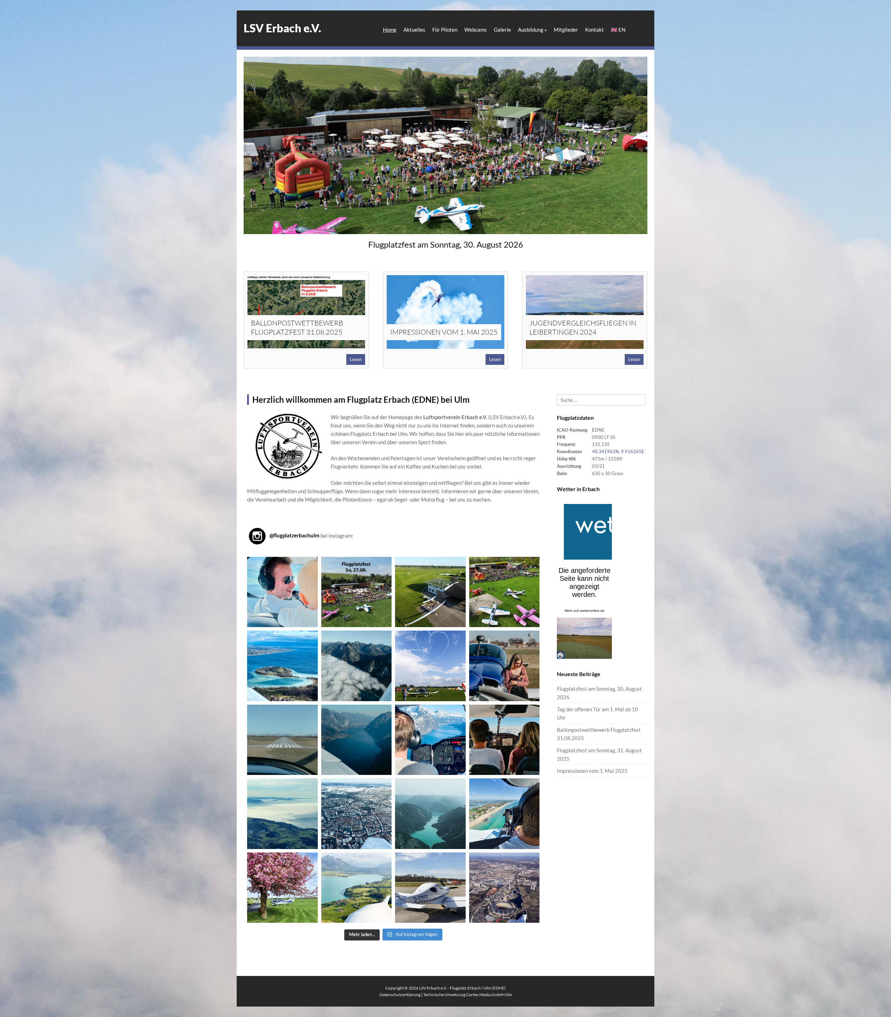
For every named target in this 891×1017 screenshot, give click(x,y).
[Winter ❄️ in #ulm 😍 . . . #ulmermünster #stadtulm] (356, 813)
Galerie (502, 29)
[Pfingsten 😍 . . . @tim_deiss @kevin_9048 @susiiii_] (430, 592)
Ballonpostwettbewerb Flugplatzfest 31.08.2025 (297, 327)
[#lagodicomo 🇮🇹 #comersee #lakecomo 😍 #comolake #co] (356, 740)
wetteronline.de (592, 610)
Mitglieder (566, 29)
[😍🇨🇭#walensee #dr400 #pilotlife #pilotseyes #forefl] (430, 740)
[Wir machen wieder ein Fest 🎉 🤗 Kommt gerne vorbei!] (356, 592)
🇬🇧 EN (618, 29)
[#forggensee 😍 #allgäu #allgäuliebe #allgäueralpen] (356, 887)
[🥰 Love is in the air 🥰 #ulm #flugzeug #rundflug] (282, 592)
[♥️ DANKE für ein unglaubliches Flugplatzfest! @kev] (430, 666)
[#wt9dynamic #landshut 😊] (430, 887)
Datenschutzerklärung (399, 994)
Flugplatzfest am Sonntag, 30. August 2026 (445, 244)
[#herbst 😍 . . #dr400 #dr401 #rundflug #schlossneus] (356, 666)
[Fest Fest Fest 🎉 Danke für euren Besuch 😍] (504, 592)
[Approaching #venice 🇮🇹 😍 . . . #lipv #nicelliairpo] (504, 813)
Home (389, 29)
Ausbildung (532, 29)
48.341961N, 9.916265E (618, 451)
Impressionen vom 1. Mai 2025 (444, 332)
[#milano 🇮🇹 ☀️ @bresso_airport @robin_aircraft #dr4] (504, 666)
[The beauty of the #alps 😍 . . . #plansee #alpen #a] (430, 813)
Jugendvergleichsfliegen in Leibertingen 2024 (582, 327)
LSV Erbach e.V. (282, 28)
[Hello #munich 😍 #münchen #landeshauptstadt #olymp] (504, 887)
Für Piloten (444, 29)
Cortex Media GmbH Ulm (489, 994)
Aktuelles (414, 29)
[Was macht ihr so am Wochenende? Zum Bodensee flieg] (282, 666)
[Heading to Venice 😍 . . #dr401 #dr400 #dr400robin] (504, 740)
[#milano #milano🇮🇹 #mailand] (282, 740)
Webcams (475, 29)
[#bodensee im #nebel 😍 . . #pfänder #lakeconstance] (282, 813)
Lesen (356, 359)
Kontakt (594, 29)
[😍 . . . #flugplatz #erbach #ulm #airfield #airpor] (282, 887)
